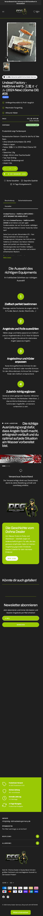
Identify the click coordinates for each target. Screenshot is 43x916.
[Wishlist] (34, 11)
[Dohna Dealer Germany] (20, 11)
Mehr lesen (7, 256)
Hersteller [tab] (8, 204)
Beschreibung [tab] (9, 199)
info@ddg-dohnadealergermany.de (16, 821)
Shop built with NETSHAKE (30, 905)
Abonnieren (21, 623)
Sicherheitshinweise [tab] (25, 199)
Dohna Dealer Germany (14, 905)
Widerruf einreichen (20, 912)
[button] (3, 11)
